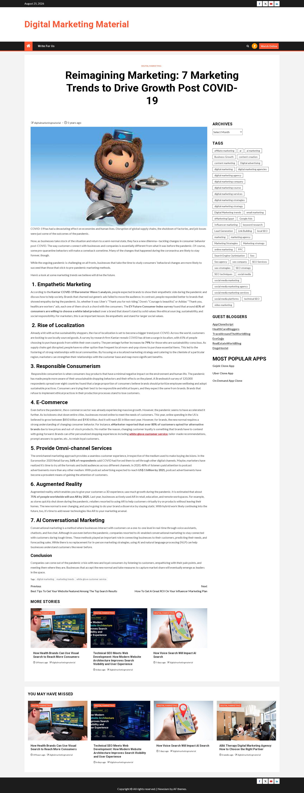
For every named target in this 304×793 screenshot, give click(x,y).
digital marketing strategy (228, 206)
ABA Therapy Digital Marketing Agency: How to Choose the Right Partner (245, 747)
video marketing (223, 304)
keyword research (253, 224)
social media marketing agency (231, 286)
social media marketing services (231, 292)
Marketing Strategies (226, 243)
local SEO (262, 230)
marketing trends (65, 579)
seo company (239, 261)
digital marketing (45, 579)
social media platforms (226, 298)
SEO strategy (243, 267)
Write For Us (46, 46)
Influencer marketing (226, 224)
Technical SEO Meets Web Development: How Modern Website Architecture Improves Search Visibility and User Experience (120, 751)
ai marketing (253, 150)
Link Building (245, 230)
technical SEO (251, 298)
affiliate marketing (224, 150)
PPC (240, 249)
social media (244, 274)
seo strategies (222, 267)
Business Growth (224, 156)
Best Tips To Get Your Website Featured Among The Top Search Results (74, 588)
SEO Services (259, 261)
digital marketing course (227, 187)
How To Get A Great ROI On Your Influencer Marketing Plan (171, 588)
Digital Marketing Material (76, 24)
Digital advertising (250, 162)
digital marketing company (228, 181)
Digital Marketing (151, 66)
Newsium (163, 789)
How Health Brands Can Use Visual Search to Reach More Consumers (54, 747)
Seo (252, 255)
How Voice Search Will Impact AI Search (182, 745)
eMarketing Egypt (224, 218)
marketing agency (240, 237)
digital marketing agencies (252, 169)
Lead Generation (223, 230)
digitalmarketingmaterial (47, 122)
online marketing (223, 249)
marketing (220, 237)
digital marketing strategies (229, 200)
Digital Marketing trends (227, 212)
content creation (248, 156)
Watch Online (269, 46)
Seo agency (220, 261)
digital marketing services (228, 193)
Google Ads (245, 218)
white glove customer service (148, 433)
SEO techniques (223, 274)
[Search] (248, 46)
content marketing (224, 162)
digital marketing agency (227, 175)
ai (240, 150)
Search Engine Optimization (229, 255)
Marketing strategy (253, 243)
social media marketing (226, 280)
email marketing (255, 212)
